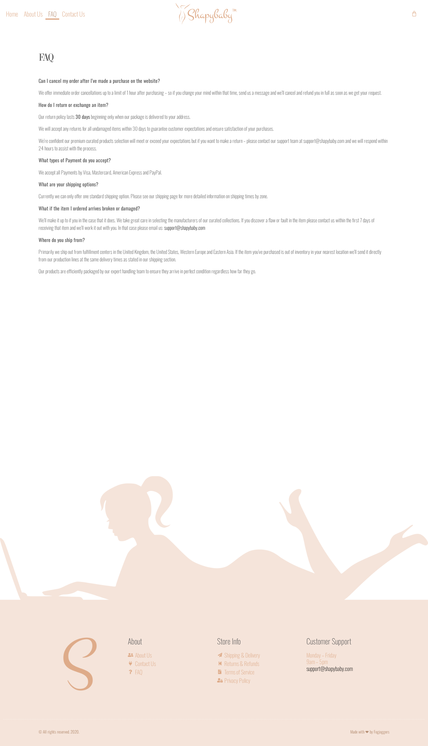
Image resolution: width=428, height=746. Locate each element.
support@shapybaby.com (184, 227)
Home (12, 13)
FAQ (52, 13)
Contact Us (73, 13)
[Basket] (414, 14)
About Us (33, 13)
